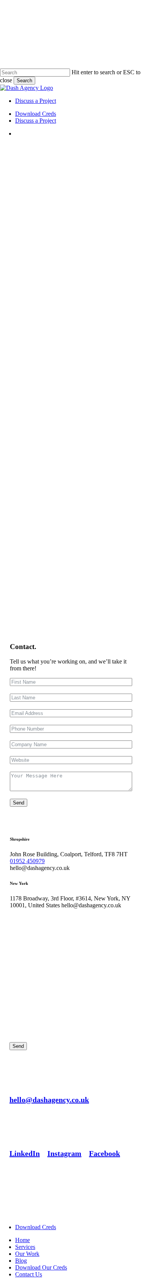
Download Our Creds (41, 1267)
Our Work (27, 1253)
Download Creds (35, 1227)
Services (25, 1247)
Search (24, 80)
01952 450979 (27, 861)
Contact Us (28, 1274)
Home (22, 1240)
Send (18, 803)
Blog (21, 1260)
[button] (49, 1099)
